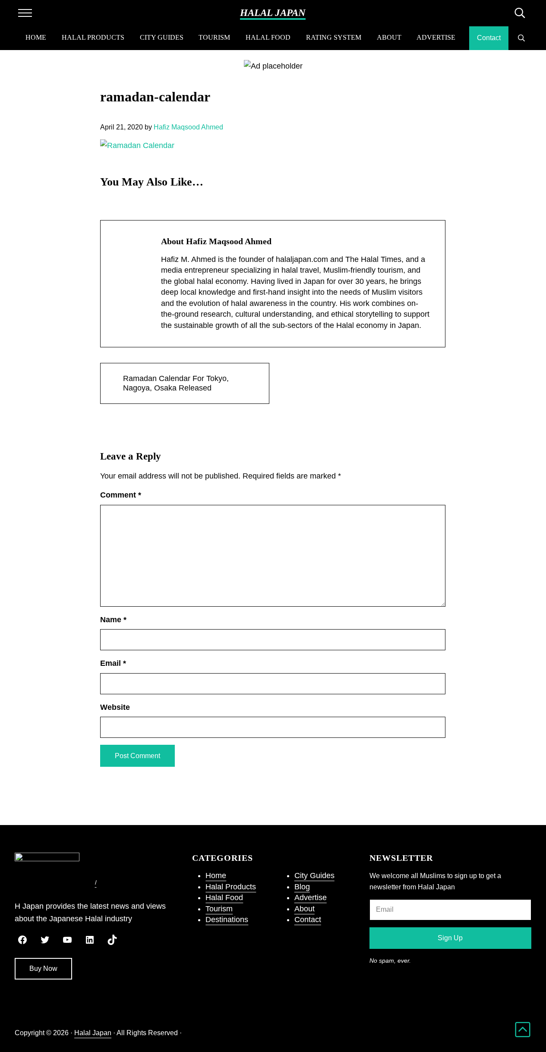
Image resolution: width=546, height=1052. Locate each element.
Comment (120, 495)
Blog (302, 886)
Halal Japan (273, 12)
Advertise (310, 897)
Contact (307, 919)
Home (215, 875)
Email (113, 663)
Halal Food (224, 897)
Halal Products (230, 886)
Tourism (219, 908)
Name (113, 619)
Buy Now (43, 968)
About (304, 908)
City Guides (314, 875)
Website (115, 707)
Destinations (226, 919)
